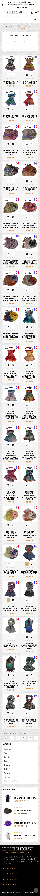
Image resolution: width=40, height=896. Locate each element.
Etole (6, 761)
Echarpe (7, 749)
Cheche (7, 765)
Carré (6, 757)
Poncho (7, 773)
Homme (7, 777)
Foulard (7, 753)
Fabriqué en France (12, 781)
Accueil (7, 744)
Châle (6, 769)
